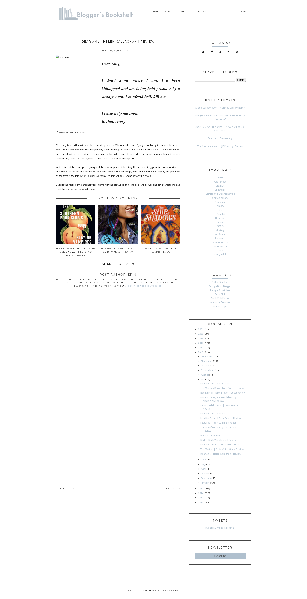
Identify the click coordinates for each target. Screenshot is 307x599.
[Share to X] (120, 264)
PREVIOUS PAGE (67, 488)
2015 (201, 488)
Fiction (220, 210)
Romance (220, 238)
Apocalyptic (220, 181)
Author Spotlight (220, 282)
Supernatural (220, 246)
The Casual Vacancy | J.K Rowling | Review (220, 146)
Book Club (220, 294)
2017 (201, 347)
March (204, 473)
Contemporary (220, 197)
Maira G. (180, 590)
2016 (201, 352)
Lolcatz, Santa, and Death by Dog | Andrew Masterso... (219, 399)
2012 (201, 502)
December (207, 356)
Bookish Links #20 (210, 435)
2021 (201, 329)
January (205, 482)
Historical (220, 218)
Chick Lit (220, 185)
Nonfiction (220, 234)
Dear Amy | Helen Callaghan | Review (220, 453)
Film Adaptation (220, 214)
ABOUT (169, 12)
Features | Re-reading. (220, 138)
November (207, 360)
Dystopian (220, 202)
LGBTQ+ (220, 226)
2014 (201, 493)
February (206, 478)
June (203, 459)
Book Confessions (220, 302)
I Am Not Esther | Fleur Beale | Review (220, 418)
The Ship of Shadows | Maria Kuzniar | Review (160, 250)
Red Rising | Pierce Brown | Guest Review (222, 392)
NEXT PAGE (172, 488)
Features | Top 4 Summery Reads (218, 422)
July (203, 379)
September (207, 370)
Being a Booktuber (220, 290)
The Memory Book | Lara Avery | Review (222, 388)
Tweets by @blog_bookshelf (220, 527)
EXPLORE (222, 12)
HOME (156, 12)
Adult (220, 177)
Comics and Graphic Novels (220, 193)
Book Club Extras (220, 298)
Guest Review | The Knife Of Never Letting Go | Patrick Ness (220, 128)
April (203, 468)
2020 (201, 333)
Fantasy (220, 205)
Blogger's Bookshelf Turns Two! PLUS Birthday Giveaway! (220, 117)
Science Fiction (220, 242)
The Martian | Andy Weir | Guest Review (222, 449)
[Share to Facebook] (127, 264)
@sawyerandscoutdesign (145, 286)
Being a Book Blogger (220, 286)
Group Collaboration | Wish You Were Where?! (220, 107)
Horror (220, 222)
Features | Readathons (213, 413)
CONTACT (185, 12)
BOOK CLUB (204, 12)
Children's (220, 189)
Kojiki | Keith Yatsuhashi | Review (218, 439)
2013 (201, 497)
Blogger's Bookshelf (144, 590)
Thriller (220, 250)
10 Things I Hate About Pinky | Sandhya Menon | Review (118, 250)
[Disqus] (118, 341)
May (203, 464)
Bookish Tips (220, 306)
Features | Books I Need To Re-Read (219, 444)
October (205, 365)
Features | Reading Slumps (215, 383)
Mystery (220, 230)
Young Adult (220, 254)
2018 (201, 343)
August (205, 374)
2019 (201, 338)
